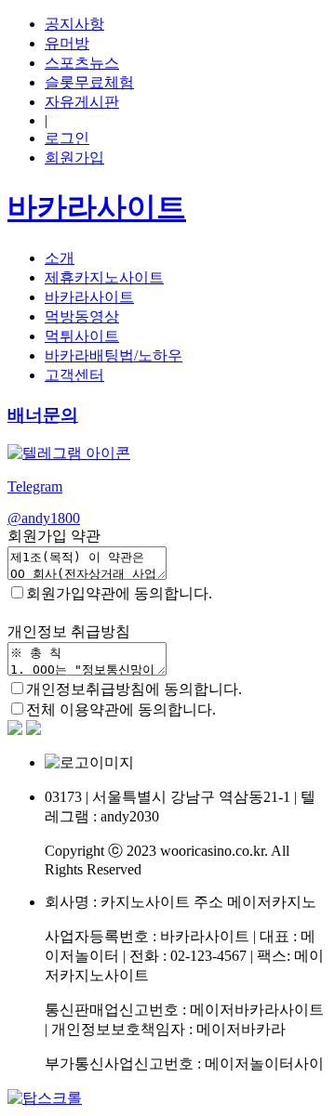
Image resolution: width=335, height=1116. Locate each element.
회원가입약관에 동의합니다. (119, 593)
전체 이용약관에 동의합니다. (121, 709)
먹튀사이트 (82, 336)
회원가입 (74, 157)
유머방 (67, 43)
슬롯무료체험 (89, 82)
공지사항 (74, 24)
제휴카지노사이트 (104, 277)
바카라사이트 (89, 297)
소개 (59, 258)
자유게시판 (82, 102)
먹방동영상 (82, 316)
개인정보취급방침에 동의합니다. (134, 689)
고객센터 (74, 375)
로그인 (67, 138)
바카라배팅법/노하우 (113, 355)
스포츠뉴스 (82, 63)
